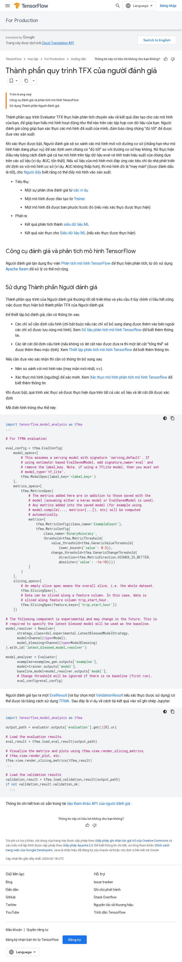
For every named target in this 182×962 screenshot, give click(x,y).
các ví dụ (80, 190)
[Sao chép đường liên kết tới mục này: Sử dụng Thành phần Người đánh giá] (102, 288)
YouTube (12, 912)
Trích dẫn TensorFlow (110, 912)
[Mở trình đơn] (7, 5)
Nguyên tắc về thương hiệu (113, 905)
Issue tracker (103, 882)
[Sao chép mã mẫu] (172, 418)
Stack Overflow (105, 897)
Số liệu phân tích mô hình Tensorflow (111, 330)
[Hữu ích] (165, 59)
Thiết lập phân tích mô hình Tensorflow (100, 349)
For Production (22, 20)
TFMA (64, 701)
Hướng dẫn (78, 59)
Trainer (79, 199)
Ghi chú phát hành (107, 890)
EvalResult (58, 695)
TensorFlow (14, 59)
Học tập (33, 59)
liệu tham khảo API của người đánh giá (98, 803)
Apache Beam (17, 269)
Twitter (11, 905)
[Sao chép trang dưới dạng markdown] (26, 81)
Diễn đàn (12, 890)
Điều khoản (14, 930)
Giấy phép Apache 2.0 (78, 845)
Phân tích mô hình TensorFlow (85, 263)
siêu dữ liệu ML (76, 224)
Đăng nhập (168, 6)
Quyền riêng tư (37, 930)
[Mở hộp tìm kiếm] (118, 6)
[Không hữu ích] (172, 59)
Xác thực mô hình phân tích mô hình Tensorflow (128, 377)
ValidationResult (109, 695)
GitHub (11, 897)
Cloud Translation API (58, 43)
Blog (9, 882)
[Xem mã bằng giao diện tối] (165, 418)
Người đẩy (32, 172)
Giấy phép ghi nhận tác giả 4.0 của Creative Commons (131, 840)
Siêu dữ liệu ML (73, 233)
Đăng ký (74, 940)
